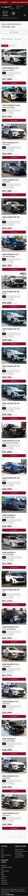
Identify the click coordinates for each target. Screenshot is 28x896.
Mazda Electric (5, 871)
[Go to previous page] (4, 836)
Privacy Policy (4, 884)
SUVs (2, 849)
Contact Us (4, 876)
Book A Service (19, 849)
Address (12, 8)
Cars (2, 853)
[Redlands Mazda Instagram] (4, 7)
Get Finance (14, 83)
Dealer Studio (10, 894)
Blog (2, 873)
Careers (3, 878)
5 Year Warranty (19, 855)
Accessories (18, 853)
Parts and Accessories (21, 851)
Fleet (2, 869)
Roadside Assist (19, 857)
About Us (3, 865)
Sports (2, 857)
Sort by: (11, 39)
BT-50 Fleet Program (6, 867)
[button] (25, 15)
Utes (2, 851)
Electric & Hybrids (6, 855)
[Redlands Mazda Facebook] (2, 7)
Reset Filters (5, 45)
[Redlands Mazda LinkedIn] (9, 7)
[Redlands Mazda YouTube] (6, 7)
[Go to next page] (24, 836)
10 (20, 837)
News (2, 874)
